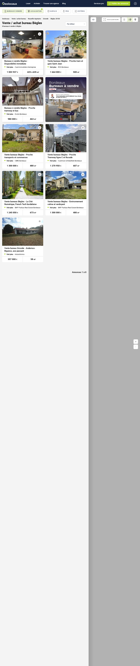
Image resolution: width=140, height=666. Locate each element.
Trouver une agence (51, 3)
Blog (64, 3)
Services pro (99, 3)
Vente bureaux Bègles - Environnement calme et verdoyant (65, 202)
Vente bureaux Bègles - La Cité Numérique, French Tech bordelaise (20, 202)
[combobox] (75, 24)
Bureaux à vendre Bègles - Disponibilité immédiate (16, 62)
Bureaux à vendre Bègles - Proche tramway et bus (19, 109)
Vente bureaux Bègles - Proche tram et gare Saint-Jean (65, 62)
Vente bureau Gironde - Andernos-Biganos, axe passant (19, 249)
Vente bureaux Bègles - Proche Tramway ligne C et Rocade (62, 156)
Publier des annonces (120, 3)
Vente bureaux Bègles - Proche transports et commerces (18, 156)
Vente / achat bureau (19, 19)
